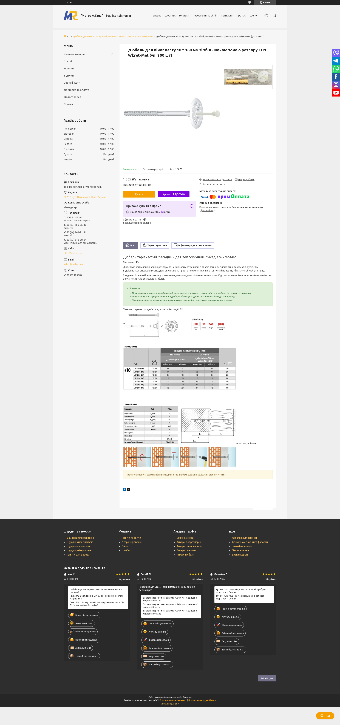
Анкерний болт (185, 554)
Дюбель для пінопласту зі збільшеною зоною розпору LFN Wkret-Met (113, 36)
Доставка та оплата (177, 15)
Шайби (126, 550)
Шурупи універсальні (79, 550)
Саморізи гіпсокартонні (80, 537)
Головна (156, 15)
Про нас (241, 15)
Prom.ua (187, 697)
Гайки (125, 546)
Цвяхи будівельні (242, 546)
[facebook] (124, 489)
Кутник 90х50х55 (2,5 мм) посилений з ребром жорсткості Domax (240, 597)
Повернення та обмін (205, 15)
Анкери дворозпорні (189, 542)
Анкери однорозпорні (189, 546)
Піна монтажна (240, 550)
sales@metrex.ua (73, 264)
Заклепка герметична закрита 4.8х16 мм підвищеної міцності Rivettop (170, 599)
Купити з (167, 194)
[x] (128, 489)
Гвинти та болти (131, 537)
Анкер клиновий (186, 550)
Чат (328, 715)
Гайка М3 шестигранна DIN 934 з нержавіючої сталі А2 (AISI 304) (96, 597)
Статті (68, 61)
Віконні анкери (185, 537)
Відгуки (69, 75)
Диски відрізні (240, 554)
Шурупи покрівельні (78, 546)
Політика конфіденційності (202, 700)
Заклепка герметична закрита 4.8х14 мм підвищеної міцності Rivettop (170, 605)
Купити (139, 194)
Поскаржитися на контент (173, 700)
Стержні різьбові (131, 542)
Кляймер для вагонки (244, 537)
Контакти (227, 15)
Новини (69, 68)
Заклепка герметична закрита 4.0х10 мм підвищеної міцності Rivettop (170, 612)
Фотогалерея (72, 96)
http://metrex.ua (73, 253)
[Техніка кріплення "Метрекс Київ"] (71, 16)
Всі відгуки (266, 678)
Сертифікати (72, 82)
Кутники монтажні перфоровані (250, 542)
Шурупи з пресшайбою (80, 542)
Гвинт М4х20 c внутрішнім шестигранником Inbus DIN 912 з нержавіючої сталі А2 (97, 603)
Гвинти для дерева (78, 554)
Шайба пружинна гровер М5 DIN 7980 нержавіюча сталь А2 (96, 590)
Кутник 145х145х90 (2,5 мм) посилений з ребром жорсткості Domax (241, 590)
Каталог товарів (74, 54)
